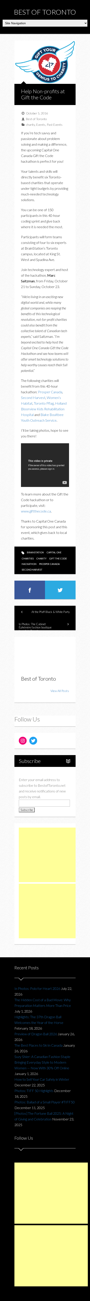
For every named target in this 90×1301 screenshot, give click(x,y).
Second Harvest (33, 397)
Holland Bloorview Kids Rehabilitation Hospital (44, 409)
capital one (54, 552)
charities (28, 558)
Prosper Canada (50, 392)
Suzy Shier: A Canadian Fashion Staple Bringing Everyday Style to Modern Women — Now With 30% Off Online (42, 1062)
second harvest (32, 569)
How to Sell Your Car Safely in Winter (41, 1079)
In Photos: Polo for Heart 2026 (37, 988)
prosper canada (49, 564)
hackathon (29, 564)
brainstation (35, 552)
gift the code (58, 558)
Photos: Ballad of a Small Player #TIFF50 (44, 1102)
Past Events (54, 124)
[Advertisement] (51, 855)
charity (30, 124)
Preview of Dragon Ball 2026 (35, 1034)
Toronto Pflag (44, 403)
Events (40, 124)
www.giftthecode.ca (36, 511)
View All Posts (59, 691)
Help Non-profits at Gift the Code (43, 94)
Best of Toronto (45, 12)
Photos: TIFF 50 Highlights (34, 1091)
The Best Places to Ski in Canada (38, 1045)
